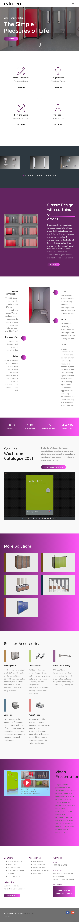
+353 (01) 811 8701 (60, 865)
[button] (24, 175)
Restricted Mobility (40, 867)
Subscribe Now (12, 895)
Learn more (11, 38)
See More (53, 264)
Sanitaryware (38, 861)
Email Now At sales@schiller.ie (64, 891)
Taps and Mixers (39, 864)
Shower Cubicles (14, 867)
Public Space (37, 873)
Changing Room (14, 876)
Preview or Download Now (53, 467)
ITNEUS (7, 916)
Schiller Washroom (15, 861)
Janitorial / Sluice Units (41, 870)
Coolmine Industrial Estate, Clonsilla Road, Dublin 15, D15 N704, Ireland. (64, 876)
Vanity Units (12, 864)
